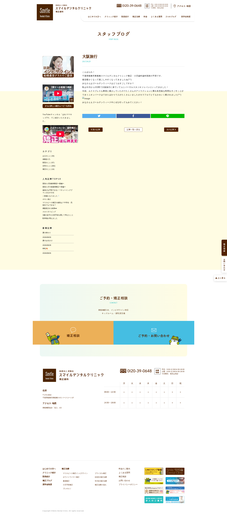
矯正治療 (136, 17)
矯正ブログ (47, 481)
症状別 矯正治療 (101, 477)
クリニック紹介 (111, 17)
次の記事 (171, 130)
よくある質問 (156, 17)
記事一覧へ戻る (133, 130)
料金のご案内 (124, 469)
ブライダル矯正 (100, 473)
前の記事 (96, 130)
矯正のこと (47, 169)
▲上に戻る (220, 278)
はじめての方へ (94, 17)
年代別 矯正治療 (101, 481)
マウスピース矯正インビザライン (75, 473)
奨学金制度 (186, 17)
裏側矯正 (66, 481)
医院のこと (47, 162)
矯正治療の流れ (100, 485)
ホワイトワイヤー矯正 (71, 477)
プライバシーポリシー (128, 484)
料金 (145, 17)
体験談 (45, 159)
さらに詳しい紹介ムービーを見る (58, 106)
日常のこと (47, 166)
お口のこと (47, 156)
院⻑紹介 (125, 17)
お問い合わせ (124, 481)
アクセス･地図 (184, 6)
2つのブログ (171, 17)
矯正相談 (122, 477)
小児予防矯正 (68, 485)
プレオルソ (67, 488)
